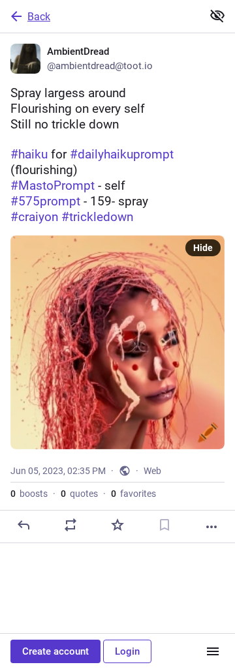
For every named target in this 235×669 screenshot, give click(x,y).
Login (127, 651)
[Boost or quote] (70, 525)
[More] (211, 527)
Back (38, 16)
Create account (55, 651)
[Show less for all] (217, 15)
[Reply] (23, 525)
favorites (133, 493)
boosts (29, 493)
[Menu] (213, 651)
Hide (203, 248)
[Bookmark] (164, 525)
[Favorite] (117, 525)
